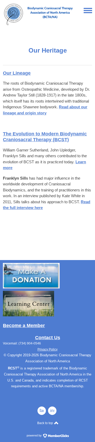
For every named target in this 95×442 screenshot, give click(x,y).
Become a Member (24, 325)
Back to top (45, 423)
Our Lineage (17, 73)
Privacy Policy (47, 349)
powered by (34, 435)
